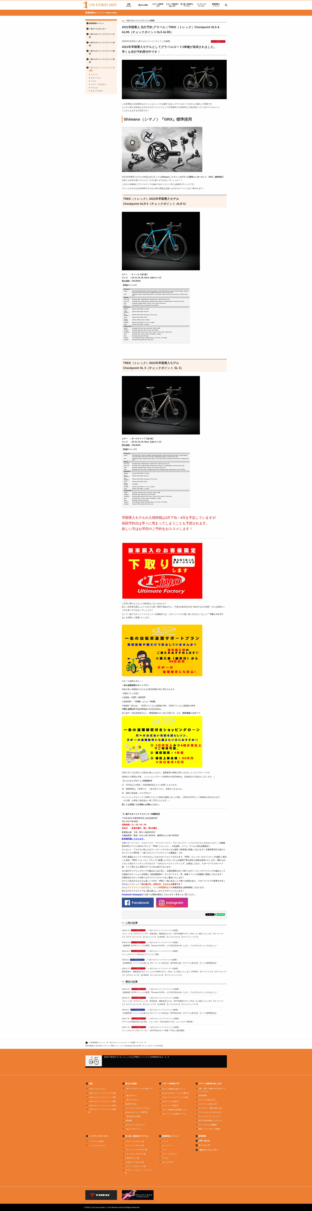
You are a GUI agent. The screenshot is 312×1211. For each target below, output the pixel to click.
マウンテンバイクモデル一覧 (136, 1150)
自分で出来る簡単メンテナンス (210, 1120)
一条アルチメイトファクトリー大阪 (102, 35)
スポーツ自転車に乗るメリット (173, 1089)
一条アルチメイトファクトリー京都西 (102, 69)
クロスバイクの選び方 (170, 1101)
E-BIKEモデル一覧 (132, 1158)
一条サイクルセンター (97, 29)
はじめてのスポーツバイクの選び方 (175, 1093)
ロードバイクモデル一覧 (134, 1145)
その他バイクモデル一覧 (134, 1162)
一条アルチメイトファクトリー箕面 (102, 52)
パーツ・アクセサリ (98, 84)
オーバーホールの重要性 (207, 1125)
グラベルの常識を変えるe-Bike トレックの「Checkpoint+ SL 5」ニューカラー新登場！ (158, 1022)
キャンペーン (96, 78)
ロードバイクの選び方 (170, 1105)
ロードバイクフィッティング (209, 1116)
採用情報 (202, 1136)
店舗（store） (128, 5)
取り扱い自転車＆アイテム (186, 5)
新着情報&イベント (96, 23)
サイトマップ (204, 1145)
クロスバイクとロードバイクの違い (175, 1097)
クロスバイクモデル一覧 (134, 1141)
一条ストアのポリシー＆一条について (138, 1089)
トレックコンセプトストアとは (137, 1108)
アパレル (94, 88)
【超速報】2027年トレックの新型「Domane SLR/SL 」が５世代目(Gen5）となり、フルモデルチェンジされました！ (170, 945)
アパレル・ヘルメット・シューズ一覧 (138, 1171)
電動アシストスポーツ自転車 (209, 1129)
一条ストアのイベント (133, 1129)
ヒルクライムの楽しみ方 (207, 1104)
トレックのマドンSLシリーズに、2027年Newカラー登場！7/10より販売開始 (153, 1030)
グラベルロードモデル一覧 (135, 1154)
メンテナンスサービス (201, 5)
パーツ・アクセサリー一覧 (135, 1166)
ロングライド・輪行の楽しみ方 (210, 1108)
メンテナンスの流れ (96, 1141)
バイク (93, 81)
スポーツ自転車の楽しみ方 (172, 5)
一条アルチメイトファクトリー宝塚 (102, 60)
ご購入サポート (131, 1096)
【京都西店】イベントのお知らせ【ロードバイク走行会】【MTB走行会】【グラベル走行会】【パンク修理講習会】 (169, 963)
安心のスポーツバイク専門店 (136, 1112)
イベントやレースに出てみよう (210, 1112)
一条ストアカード (132, 1100)
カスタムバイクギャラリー (135, 1125)
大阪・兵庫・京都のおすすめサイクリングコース (211, 1089)
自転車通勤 (202, 1096)
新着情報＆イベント (216, 5)
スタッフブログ (97, 91)
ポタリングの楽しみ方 (206, 1100)
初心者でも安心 (131, 1104)
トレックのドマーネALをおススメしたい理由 (140, 954)
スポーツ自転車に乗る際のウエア (174, 1110)
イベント (94, 75)
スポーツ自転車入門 (157, 5)
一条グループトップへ (208, 1150)
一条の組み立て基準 (132, 1116)
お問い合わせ (204, 1141)
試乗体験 (128, 1120)
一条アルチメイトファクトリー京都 (102, 44)
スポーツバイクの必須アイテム (173, 1114)
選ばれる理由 (143, 5)
